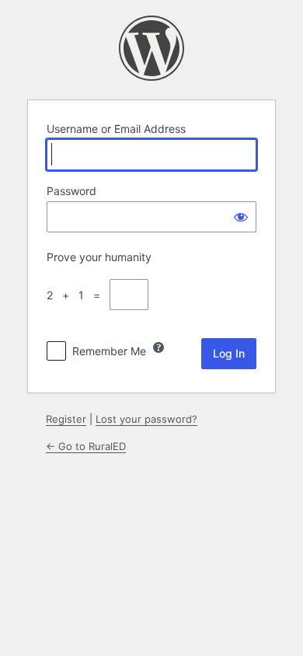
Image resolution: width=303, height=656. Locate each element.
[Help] (158, 347)
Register (66, 419)
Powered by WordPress (151, 48)
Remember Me (109, 351)
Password (71, 190)
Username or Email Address (116, 128)
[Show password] (240, 216)
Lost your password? (146, 419)
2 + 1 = (76, 295)
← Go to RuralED (86, 446)
